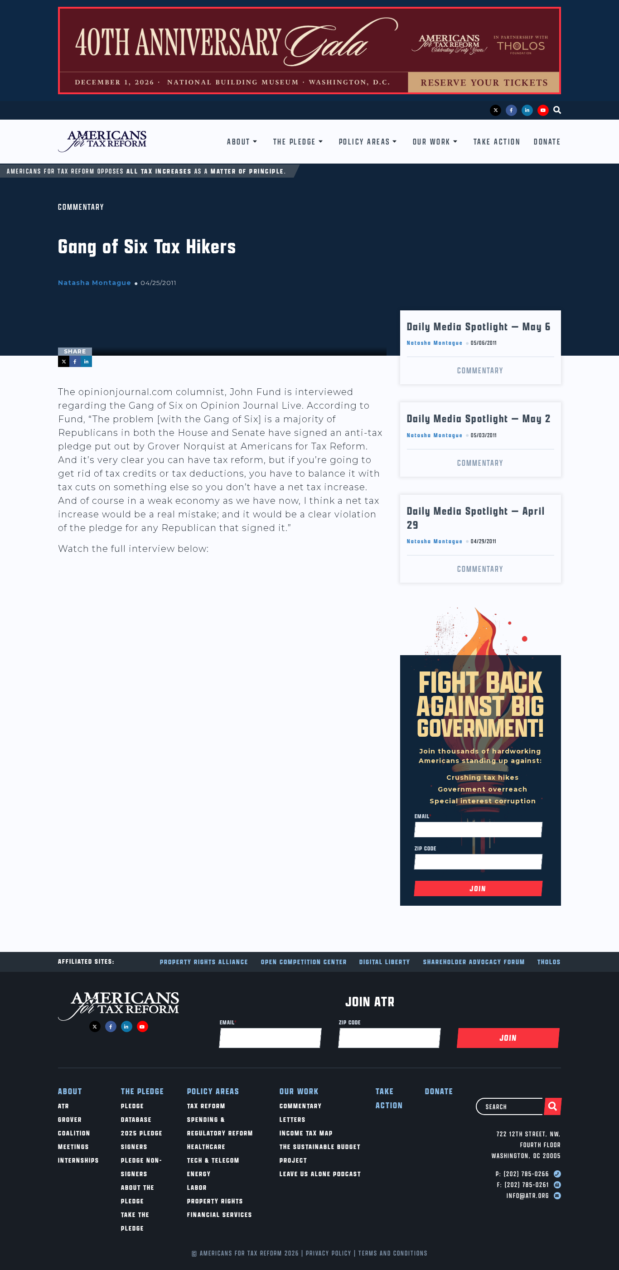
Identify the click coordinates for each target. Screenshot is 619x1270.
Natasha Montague (94, 283)
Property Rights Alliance (204, 961)
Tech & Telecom (213, 1160)
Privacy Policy (329, 1253)
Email (423, 816)
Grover (70, 1119)
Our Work (432, 141)
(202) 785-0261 (527, 1184)
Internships (78, 1160)
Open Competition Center (304, 961)
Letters (293, 1119)
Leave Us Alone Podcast (320, 1173)
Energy (199, 1173)
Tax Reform (206, 1106)
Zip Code (425, 848)
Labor (197, 1187)
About (239, 141)
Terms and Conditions (393, 1253)
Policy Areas (364, 141)
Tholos (549, 961)
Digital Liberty (385, 961)
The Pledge (294, 141)
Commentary (81, 206)
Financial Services (219, 1214)
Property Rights (215, 1201)
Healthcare (206, 1146)
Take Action (497, 141)
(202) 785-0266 (526, 1173)
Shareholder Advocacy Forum (474, 961)
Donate (547, 141)
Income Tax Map (306, 1133)
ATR (63, 1106)
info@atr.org (528, 1195)
